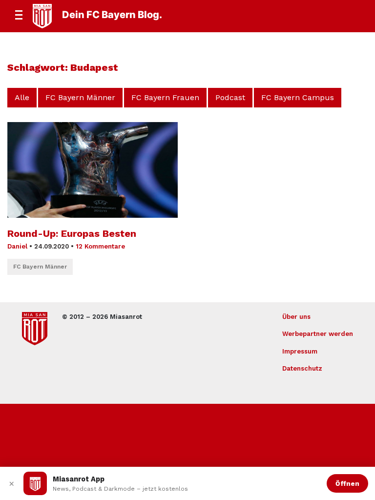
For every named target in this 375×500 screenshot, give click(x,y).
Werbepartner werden (317, 333)
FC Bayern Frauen (165, 97)
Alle (22, 97)
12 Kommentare (100, 246)
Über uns (296, 316)
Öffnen (347, 483)
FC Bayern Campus (297, 97)
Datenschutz (302, 368)
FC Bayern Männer (80, 97)
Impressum (299, 351)
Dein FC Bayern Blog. (112, 15)
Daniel (17, 246)
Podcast (230, 97)
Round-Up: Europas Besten (71, 233)
